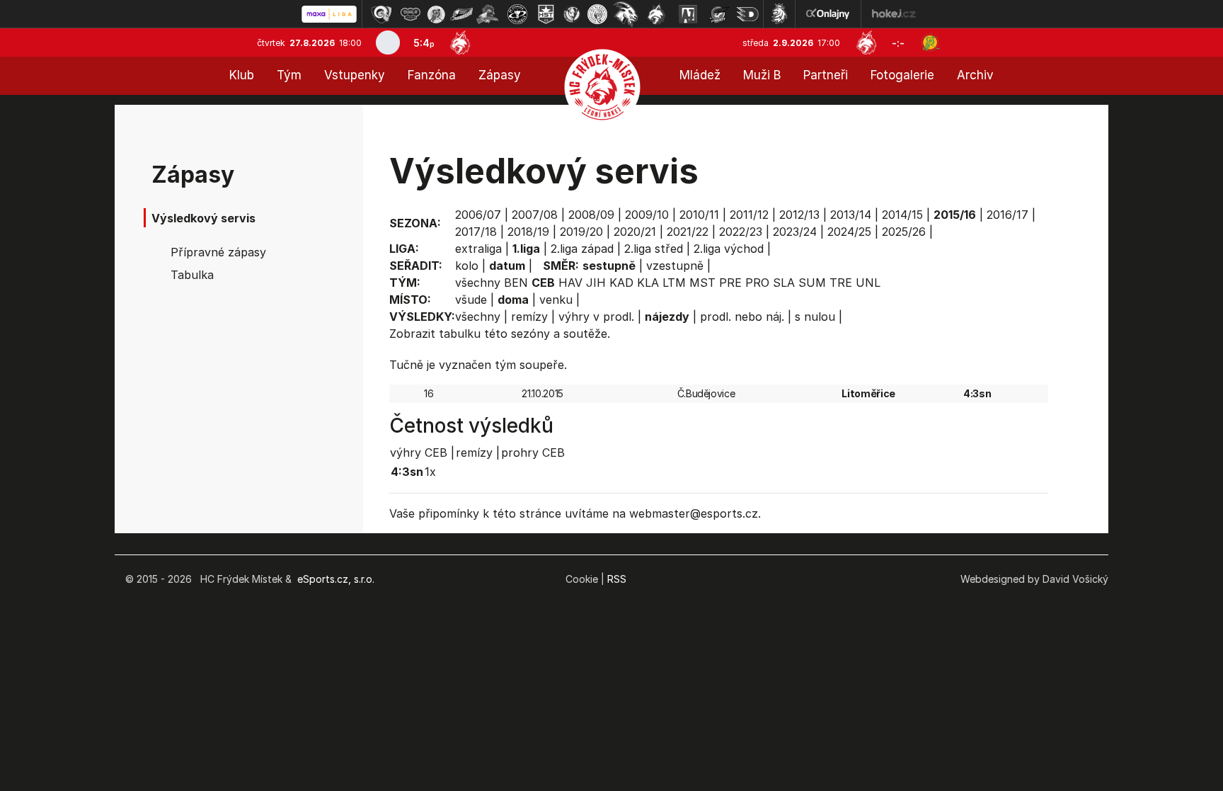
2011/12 (749, 214)
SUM (812, 282)
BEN (516, 282)
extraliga (478, 248)
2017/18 (476, 231)
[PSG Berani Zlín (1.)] (381, 14)
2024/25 (849, 231)
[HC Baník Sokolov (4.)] (461, 14)
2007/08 (535, 214)
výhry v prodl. (596, 316)
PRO (757, 282)
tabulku (460, 333)
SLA (784, 282)
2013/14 (850, 214)
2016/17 (1007, 214)
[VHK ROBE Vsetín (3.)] (436, 14)
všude (471, 299)
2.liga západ (582, 248)
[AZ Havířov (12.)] (688, 14)
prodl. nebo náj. (742, 316)
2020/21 (635, 231)
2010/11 (699, 214)
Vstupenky (354, 75)
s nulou (815, 316)
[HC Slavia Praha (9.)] (597, 14)
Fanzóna (432, 75)
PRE (730, 282)
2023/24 (795, 231)
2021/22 (687, 231)
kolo (466, 265)
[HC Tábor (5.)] (488, 14)
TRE (840, 282)
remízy (529, 316)
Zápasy (499, 75)
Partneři (825, 75)
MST (702, 282)
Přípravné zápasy (218, 252)
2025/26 (904, 231)
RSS (616, 579)
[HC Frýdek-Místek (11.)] (656, 14)
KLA (648, 282)
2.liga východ (729, 248)
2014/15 (902, 214)
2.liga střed (653, 248)
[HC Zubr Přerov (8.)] (572, 14)
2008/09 (591, 214)
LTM (674, 282)
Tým (289, 75)
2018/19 (528, 231)
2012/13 (799, 214)
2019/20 (581, 231)
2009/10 (647, 214)
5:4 (424, 43)
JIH (596, 282)
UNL (868, 282)
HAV (570, 282)
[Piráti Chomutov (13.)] (719, 14)
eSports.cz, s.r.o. (335, 579)
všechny (477, 282)
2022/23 (740, 231)
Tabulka (192, 275)
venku (556, 299)
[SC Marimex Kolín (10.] (625, 14)
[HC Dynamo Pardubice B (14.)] (747, 14)
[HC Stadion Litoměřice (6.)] (517, 14)
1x (430, 472)
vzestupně (675, 265)
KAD (621, 282)
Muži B (762, 75)
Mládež (699, 75)
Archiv (975, 75)
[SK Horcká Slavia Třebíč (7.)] (546, 14)
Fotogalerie (902, 75)
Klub (241, 75)
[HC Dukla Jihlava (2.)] (410, 14)
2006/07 (478, 214)
